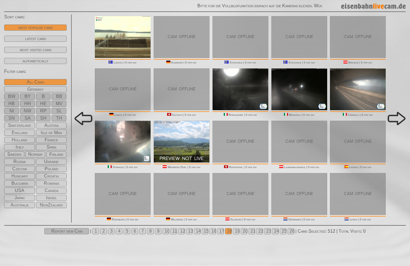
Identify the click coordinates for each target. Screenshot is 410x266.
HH (27, 103)
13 (190, 231)
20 (245, 231)
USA (19, 190)
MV (59, 103)
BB (59, 96)
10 (167, 231)
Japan (20, 197)
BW (11, 96)
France (51, 139)
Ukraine (51, 161)
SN (11, 118)
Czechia (19, 168)
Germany (35, 89)
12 (182, 231)
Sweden (14, 154)
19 (237, 231)
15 (206, 231)
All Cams (35, 82)
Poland (51, 168)
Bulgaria (19, 183)
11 (174, 231)
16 (213, 231)
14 (198, 231)
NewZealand (51, 205)
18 (229, 231)
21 (252, 231)
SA (28, 118)
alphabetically (35, 60)
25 (284, 231)
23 (268, 231)
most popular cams (35, 27)
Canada (51, 190)
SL (59, 111)
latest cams (35, 38)
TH (59, 118)
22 (260, 231)
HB (11, 103)
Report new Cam (66, 231)
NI (11, 111)
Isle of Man (51, 132)
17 (221, 231)
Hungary (19, 176)
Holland (19, 139)
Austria (51, 125)
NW (27, 111)
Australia (19, 205)
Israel (51, 197)
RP (43, 111)
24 (276, 231)
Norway (35, 154)
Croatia (51, 176)
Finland (56, 154)
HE (43, 103)
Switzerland (19, 125)
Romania (51, 183)
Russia (19, 161)
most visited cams (35, 49)
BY (28, 96)
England (20, 132)
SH (43, 118)
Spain (51, 147)
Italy (20, 147)
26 (292, 231)
